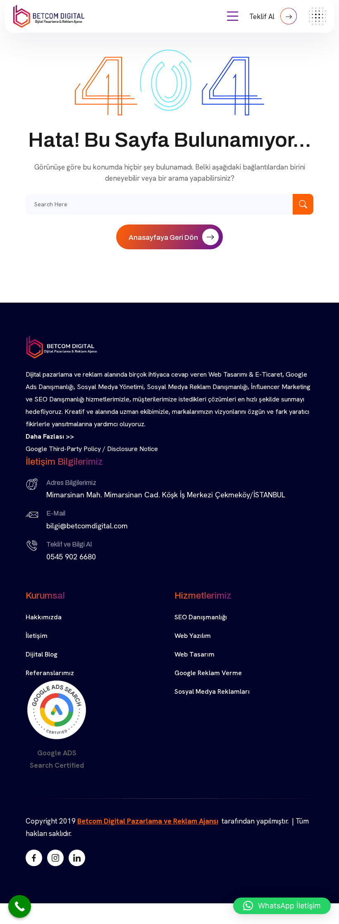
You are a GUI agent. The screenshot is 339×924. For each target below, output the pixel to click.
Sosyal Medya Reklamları (212, 691)
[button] (282, 906)
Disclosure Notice (132, 448)
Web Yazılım (192, 635)
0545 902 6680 (71, 556)
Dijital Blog (41, 654)
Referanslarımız (50, 673)
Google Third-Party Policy (63, 448)
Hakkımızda (44, 617)
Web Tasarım (194, 654)
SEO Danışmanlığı (200, 617)
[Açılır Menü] (232, 16)
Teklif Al (262, 16)
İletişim (37, 635)
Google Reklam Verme (208, 673)
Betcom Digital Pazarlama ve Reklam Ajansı (147, 821)
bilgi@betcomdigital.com (87, 525)
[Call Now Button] (19, 906)
